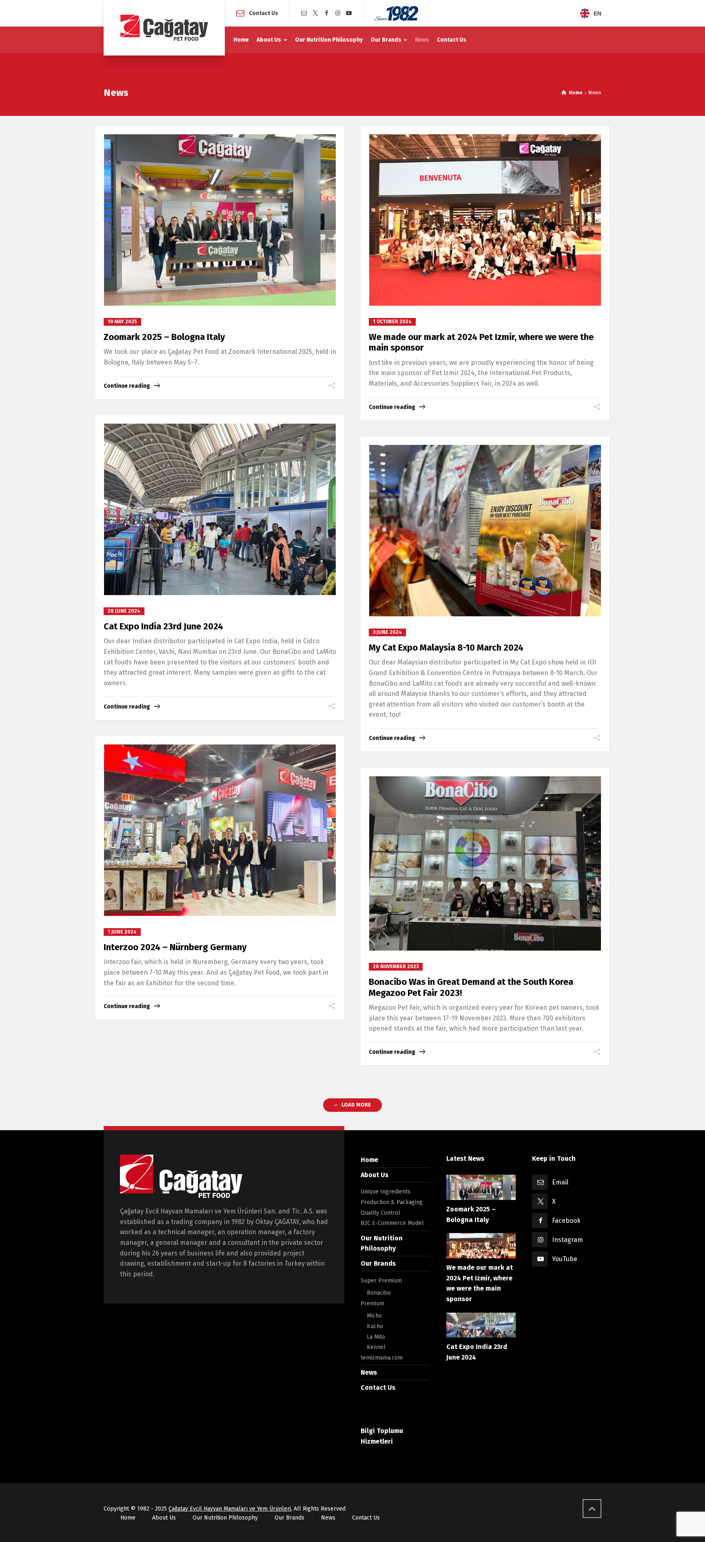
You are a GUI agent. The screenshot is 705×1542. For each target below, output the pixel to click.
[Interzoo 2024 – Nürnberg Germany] (220, 830)
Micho (374, 1315)
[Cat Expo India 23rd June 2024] (220, 509)
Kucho (375, 1326)
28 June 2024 (124, 611)
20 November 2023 (396, 966)
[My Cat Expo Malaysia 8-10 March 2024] (485, 530)
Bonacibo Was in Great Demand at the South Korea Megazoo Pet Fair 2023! (471, 987)
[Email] (304, 13)
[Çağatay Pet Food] (164, 28)
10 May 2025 (122, 321)
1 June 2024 (122, 932)
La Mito (376, 1336)
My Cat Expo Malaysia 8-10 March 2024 (446, 647)
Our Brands (378, 1263)
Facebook (566, 1220)
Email (560, 1182)
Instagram (567, 1240)
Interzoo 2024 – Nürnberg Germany (175, 947)
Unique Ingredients (385, 1191)
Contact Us (263, 12)
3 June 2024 (387, 632)
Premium (372, 1303)
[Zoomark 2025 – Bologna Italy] (220, 220)
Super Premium (381, 1280)
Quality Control (380, 1212)
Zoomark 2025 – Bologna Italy (164, 336)
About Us (374, 1175)
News (369, 1372)
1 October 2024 (392, 321)
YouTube (564, 1259)
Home (369, 1160)
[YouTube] (349, 13)
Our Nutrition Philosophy (225, 1517)
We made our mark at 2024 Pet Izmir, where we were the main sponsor (481, 342)
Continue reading (127, 385)
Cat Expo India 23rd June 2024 (163, 626)
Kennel (376, 1347)
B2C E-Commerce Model (392, 1223)
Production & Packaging (392, 1202)
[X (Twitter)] (315, 13)
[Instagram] (338, 13)
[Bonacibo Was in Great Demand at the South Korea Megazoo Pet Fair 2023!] (485, 863)
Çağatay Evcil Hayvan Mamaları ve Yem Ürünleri (229, 1508)
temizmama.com (382, 1357)
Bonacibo (379, 1292)
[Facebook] (326, 13)
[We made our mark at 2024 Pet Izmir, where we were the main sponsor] (485, 220)
